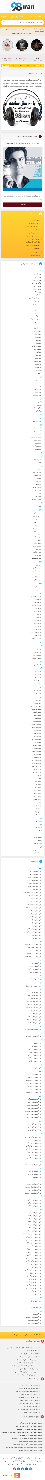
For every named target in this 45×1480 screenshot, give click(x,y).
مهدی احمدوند (37, 782)
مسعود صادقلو (37, 772)
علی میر (39, 615)
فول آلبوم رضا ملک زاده (34, 1058)
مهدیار (40, 803)
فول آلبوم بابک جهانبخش (33, 944)
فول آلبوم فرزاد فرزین (34, 1174)
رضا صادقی (38, 484)
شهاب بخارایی (37, 568)
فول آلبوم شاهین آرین (34, 1099)
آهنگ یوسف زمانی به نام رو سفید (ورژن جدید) (27, 1363)
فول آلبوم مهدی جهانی (34, 1279)
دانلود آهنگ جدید (35, 16)
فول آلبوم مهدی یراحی (34, 1285)
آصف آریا (39, 295)
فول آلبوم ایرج (37, 926)
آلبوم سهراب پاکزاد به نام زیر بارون (31, 1400)
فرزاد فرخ (39, 649)
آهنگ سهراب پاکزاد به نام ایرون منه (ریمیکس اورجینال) (24, 1348)
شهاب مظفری (37, 571)
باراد (40, 386)
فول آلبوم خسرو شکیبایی (33, 1029)
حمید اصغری (38, 440)
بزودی (37, 230)
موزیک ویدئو (35, 255)
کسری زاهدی (37, 681)
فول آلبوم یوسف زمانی (34, 1323)
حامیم (40, 434)
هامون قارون (37, 837)
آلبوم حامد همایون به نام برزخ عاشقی (30, 1409)
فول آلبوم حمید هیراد (35, 1023)
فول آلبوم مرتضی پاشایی (34, 1261)
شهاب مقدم (38, 574)
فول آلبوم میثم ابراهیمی (34, 1294)
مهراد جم (39, 806)
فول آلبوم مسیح (36, 1267)
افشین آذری (38, 316)
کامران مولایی (37, 678)
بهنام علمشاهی (37, 395)
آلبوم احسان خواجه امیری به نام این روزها (29, 1391)
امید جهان (38, 325)
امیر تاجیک (38, 334)
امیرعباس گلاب (37, 346)
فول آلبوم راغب (37, 1046)
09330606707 (17, 33)
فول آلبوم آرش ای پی (35, 871)
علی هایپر (38, 618)
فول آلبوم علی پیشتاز (35, 1143)
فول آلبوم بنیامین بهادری (34, 947)
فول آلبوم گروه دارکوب (34, 1206)
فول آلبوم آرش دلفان (35, 874)
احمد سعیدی (37, 304)
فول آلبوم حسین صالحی (34, 1008)
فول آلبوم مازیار (37, 1213)
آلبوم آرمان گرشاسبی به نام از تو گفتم (30, 1397)
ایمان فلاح (38, 367)
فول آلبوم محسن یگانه (34, 1243)
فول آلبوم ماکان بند (35, 1219)
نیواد (40, 830)
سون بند (39, 534)
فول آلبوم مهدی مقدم (34, 1282)
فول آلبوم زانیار (37, 1068)
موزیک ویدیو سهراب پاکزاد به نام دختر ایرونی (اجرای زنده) (24, 1447)
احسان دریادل (37, 301)
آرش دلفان (38, 277)
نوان (40, 824)
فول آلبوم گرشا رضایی (35, 1200)
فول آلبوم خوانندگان (33, 242)
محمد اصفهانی (37, 739)
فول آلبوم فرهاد (37, 1177)
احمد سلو (39, 307)
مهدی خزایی (38, 788)
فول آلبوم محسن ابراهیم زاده (32, 1234)
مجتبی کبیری (37, 712)
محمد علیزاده (37, 745)
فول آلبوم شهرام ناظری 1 (34, 1114)
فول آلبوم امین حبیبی (34, 920)
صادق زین (38, 590)
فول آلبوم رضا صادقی (35, 1055)
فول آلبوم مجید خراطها (34, 1222)
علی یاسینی (38, 621)
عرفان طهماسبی (36, 596)
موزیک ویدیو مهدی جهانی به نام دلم (30, 1450)
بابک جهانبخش (37, 380)
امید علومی (38, 328)
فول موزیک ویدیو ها (33, 245)
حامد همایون (38, 431)
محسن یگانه (38, 736)
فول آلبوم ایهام (37, 938)
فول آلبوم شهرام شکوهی (33, 1111)
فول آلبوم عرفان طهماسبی (33, 1137)
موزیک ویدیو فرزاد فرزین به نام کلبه (30, 1423)
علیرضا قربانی (37, 636)
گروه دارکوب (38, 693)
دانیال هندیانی (37, 460)
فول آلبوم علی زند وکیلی (34, 1146)
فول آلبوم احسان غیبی (34, 899)
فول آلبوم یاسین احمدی (34, 1317)
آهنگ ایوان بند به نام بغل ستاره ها (31, 1357)
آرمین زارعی (38, 286)
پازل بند (39, 402)
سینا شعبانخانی (37, 558)
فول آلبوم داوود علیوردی (34, 1036)
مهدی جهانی (37, 785)
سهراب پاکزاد (37, 537)
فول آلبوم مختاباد (36, 1246)
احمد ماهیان (38, 313)
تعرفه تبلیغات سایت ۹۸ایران (33, 1335)
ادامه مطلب (22, 205)
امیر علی (39, 343)
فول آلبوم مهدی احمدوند (34, 1276)
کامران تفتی (38, 672)
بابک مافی (38, 383)
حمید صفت (38, 443)
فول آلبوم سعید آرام (35, 1077)
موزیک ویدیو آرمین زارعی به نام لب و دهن (28, 1426)
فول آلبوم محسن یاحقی (34, 1240)
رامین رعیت (38, 475)
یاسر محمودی (37, 850)
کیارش (39, 684)
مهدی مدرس (37, 791)
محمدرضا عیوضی (36, 751)
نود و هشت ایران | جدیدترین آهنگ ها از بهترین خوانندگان (22, 6)
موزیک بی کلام (34, 233)
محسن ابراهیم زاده (36, 724)
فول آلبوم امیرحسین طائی (33, 908)
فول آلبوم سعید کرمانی (34, 1086)
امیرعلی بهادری (37, 349)
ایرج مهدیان (38, 364)
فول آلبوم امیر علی (36, 911)
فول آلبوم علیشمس (35, 1155)
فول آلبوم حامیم (36, 999)
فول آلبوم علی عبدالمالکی (34, 1149)
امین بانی (39, 355)
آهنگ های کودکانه (33, 227)
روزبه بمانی (38, 496)
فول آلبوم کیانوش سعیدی (33, 1193)
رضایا (40, 493)
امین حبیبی (38, 358)
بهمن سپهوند (37, 389)
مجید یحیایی (37, 721)
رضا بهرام (39, 481)
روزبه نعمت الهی (36, 499)
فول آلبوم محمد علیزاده (34, 1252)
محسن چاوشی (37, 727)
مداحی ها (37, 252)
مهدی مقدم (38, 794)
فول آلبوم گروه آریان (35, 1203)
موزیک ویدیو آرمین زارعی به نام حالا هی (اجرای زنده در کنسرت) (22, 1432)
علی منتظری (38, 612)
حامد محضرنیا (37, 428)
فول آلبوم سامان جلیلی (34, 1074)
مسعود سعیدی (37, 766)
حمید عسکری (37, 446)
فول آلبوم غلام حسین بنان (33, 1165)
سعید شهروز (37, 522)
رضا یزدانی (38, 490)
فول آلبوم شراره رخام (35, 1102)
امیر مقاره (38, 340)
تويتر (22, 1468)
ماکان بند (39, 700)
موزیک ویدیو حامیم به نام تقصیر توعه (30, 1435)
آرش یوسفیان (37, 280)
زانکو (40, 506)
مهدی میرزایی (37, 797)
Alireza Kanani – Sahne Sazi (27, 136)
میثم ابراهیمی (37, 812)
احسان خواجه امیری (35, 298)
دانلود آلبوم (36, 220)
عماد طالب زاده (37, 639)
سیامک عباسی (37, 546)
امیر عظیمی (38, 337)
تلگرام (30, 1468)
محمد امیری (38, 742)
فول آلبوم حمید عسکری (34, 1020)
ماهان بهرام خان (36, 706)
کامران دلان (38, 675)
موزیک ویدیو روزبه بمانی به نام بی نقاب (29, 1429)
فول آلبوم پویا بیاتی (35, 972)
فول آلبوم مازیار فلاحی (34, 1216)
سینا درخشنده (37, 552)
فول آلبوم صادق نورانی (34, 1130)
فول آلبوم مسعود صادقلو (34, 1264)
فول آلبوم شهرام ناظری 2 (34, 1117)
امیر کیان (39, 352)
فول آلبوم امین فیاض (35, 923)
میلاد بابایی (38, 815)
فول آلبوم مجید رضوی (34, 1225)
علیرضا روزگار (38, 627)
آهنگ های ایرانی (17, 16)
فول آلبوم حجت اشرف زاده (33, 1002)
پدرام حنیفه (38, 408)
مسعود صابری (37, 769)
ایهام (40, 373)
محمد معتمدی (37, 748)
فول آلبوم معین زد (36, 1273)
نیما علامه (38, 827)
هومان (40, 840)
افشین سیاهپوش (36, 319)
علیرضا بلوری (38, 624)
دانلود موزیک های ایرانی (15, 1464)
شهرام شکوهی (37, 577)
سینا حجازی (38, 549)
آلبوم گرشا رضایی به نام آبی (33, 1406)
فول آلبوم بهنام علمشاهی (33, 957)
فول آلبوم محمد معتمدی (34, 1258)
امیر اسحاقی (38, 331)
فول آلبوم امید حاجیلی (34, 905)
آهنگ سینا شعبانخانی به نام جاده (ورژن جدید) (27, 1366)
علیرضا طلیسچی (36, 630)
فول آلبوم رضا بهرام (35, 1052)
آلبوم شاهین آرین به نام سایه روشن (30, 1403)
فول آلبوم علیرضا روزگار (34, 1152)
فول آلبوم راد (37, 1043)
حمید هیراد (38, 449)
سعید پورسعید (37, 519)
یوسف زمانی (38, 853)
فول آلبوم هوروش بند (35, 1307)
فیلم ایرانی (36, 248)
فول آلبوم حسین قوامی (34, 1011)
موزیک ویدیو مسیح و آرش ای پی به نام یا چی (27, 1444)
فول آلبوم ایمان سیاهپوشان (33, 932)
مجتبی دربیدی (37, 709)
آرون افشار (38, 292)
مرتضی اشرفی (37, 757)
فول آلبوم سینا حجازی (34, 1089)
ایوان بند (39, 370)
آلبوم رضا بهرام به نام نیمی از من (31, 1385)
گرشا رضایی (38, 690)
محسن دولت (37, 730)
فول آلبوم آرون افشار (35, 886)
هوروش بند (38, 843)
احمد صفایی (38, 310)
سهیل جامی (38, 543)
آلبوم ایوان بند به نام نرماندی (33, 1412)
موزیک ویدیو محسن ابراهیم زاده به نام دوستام (27, 1438)
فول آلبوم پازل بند (36, 966)
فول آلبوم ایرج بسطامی (34, 929)
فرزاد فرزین (38, 652)
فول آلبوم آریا (37, 890)
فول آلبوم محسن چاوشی (34, 1237)
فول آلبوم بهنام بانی (35, 951)
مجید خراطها (38, 715)
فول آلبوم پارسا (37, 963)
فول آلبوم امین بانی (35, 917)
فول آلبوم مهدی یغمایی (34, 1288)
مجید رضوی (38, 718)
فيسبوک (26, 1468)
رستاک (39, 478)
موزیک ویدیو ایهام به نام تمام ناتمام (30, 1441)
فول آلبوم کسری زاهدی (34, 1184)
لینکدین (18, 1468)
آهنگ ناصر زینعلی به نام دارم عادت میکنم (28, 1372)
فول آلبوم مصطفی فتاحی (33, 1270)
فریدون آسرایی (37, 658)
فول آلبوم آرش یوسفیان (34, 877)
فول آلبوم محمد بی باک (34, 1249)
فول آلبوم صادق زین (35, 1124)
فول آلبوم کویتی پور (35, 1190)
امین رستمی (38, 361)
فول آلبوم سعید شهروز (34, 1083)
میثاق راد (39, 809)
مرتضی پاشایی (37, 760)
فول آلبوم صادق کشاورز (34, 1127)
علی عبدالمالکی (37, 605)
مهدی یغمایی (37, 800)
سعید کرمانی (37, 528)
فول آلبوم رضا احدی (35, 1049)
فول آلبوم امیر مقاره (35, 914)
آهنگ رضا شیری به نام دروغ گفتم (31, 1369)
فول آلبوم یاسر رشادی (35, 1320)
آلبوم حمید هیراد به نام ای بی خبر (31, 1394)
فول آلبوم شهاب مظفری (34, 1108)
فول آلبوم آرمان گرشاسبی (33, 880)
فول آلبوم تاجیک (36, 979)
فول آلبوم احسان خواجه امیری (32, 893)
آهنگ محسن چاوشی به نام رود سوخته (29, 1375)
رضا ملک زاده (37, 487)
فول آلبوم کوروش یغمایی (33, 1187)
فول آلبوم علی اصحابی (34, 1140)
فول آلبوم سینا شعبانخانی (33, 1092)
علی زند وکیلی (37, 602)
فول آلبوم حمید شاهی (34, 1014)
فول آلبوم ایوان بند (35, 935)
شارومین (39, 565)
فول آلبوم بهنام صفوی (34, 954)
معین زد (39, 779)
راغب (40, 469)
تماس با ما (16, 1335)
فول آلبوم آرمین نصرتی (34, 883)
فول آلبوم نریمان (36, 1301)
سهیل (40, 540)
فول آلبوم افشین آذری (34, 902)
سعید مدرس (37, 531)
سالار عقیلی (38, 513)
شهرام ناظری (37, 580)
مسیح (40, 776)
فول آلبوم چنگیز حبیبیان (34, 986)
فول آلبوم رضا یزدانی (35, 1061)
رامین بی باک (37, 472)
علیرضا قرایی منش (36, 633)
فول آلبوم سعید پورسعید (33, 1080)
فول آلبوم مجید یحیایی (34, 1231)
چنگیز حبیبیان (37, 421)
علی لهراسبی (37, 608)
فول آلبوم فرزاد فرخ (35, 1171)
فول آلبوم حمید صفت (35, 1017)
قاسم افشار (38, 665)
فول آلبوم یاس (37, 1314)
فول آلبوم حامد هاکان (35, 992)
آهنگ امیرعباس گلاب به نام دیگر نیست (29, 1360)
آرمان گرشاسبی (37, 283)
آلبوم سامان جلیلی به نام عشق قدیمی (30, 1388)
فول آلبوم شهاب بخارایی (34, 1105)
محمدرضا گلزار (37, 754)
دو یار (40, 463)
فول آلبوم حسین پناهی (34, 1005)
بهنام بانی (38, 392)
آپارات (14, 1468)
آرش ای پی (38, 274)
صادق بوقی (38, 587)
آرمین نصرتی (37, 289)
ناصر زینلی (38, 821)
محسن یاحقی (37, 733)
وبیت (26, 1464)
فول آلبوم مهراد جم (35, 1291)
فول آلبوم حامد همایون (34, 996)
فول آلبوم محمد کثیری (34, 1255)
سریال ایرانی (36, 239)
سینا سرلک (38, 555)
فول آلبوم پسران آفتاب (34, 969)
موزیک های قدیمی (33, 236)
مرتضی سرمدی (37, 763)
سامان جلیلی (37, 516)
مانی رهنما (38, 703)
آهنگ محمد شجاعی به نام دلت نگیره (30, 1354)
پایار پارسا (39, 405)
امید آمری (38, 322)
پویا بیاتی (39, 411)
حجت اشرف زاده (36, 437)
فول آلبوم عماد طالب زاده (34, 1158)
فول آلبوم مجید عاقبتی (34, 1228)
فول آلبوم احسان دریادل (34, 896)
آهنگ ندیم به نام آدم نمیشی (32, 1351)
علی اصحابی (38, 599)
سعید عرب (38, 525)
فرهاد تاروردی (37, 655)
